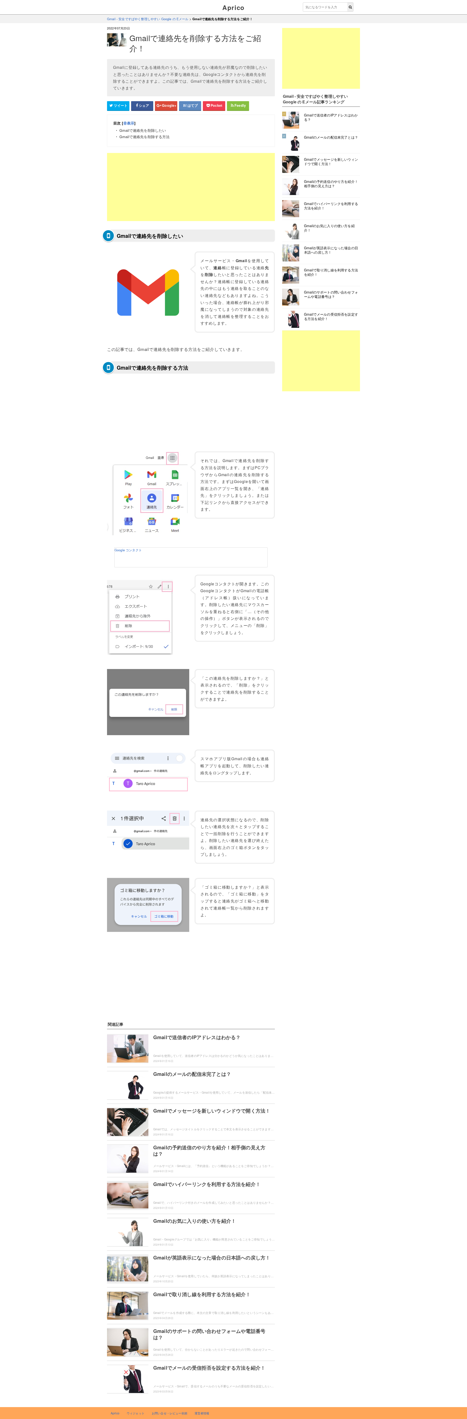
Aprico (233, 7)
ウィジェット (135, 1413)
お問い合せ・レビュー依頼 (169, 1413)
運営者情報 (202, 1413)
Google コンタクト (128, 550)
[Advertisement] (191, 187)
